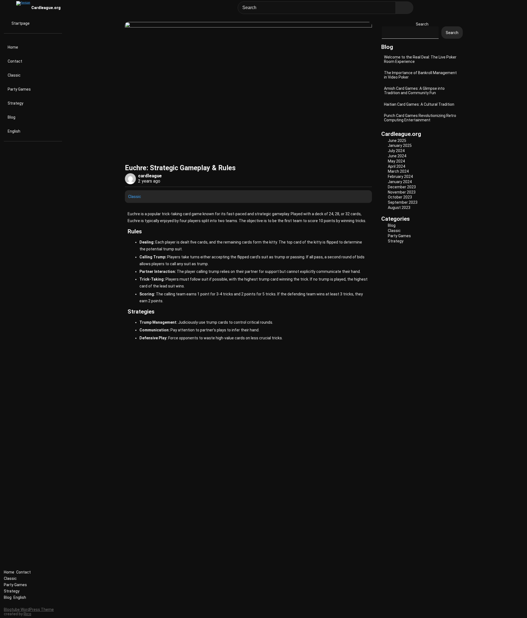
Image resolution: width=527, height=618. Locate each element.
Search (422, 24)
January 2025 (400, 145)
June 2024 (397, 156)
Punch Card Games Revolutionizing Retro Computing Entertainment (420, 117)
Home (13, 47)
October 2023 (400, 197)
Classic (14, 75)
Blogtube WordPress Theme (29, 609)
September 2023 (402, 202)
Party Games (19, 89)
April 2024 (396, 166)
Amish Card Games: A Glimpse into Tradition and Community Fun (414, 90)
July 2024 (396, 151)
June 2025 (397, 140)
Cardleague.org (46, 7)
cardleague (150, 175)
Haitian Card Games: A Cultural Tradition (419, 104)
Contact (15, 61)
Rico (27, 614)
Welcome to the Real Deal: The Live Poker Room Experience (420, 59)
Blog (11, 117)
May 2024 (396, 161)
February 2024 (400, 176)
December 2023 (402, 187)
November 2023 (402, 192)
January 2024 (400, 182)
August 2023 (399, 207)
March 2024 (398, 171)
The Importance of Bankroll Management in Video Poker (420, 75)
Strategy (15, 103)
